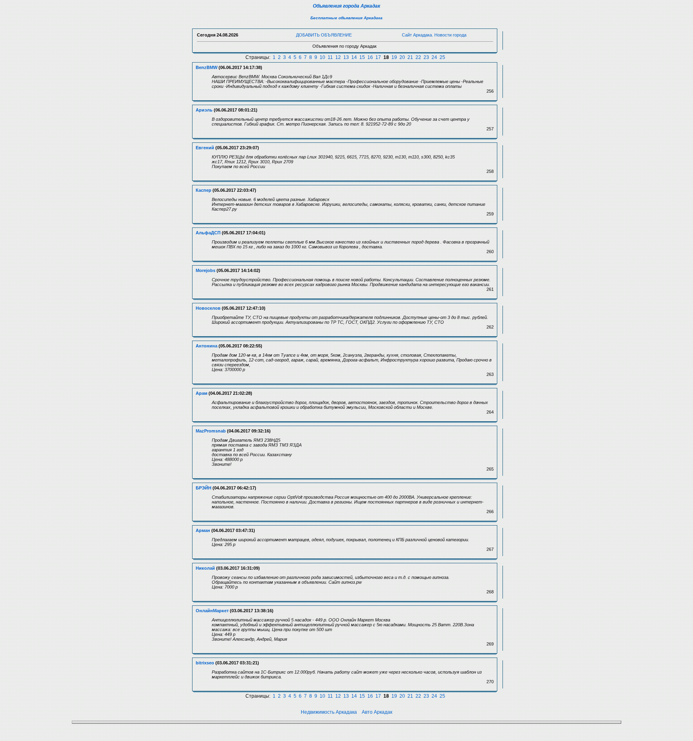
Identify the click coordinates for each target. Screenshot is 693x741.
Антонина (206, 345)
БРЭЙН (203, 487)
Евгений (205, 147)
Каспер (203, 190)
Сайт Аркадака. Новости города (434, 34)
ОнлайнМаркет (212, 610)
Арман (203, 530)
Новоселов (208, 308)
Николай (205, 568)
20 (402, 57)
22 (418, 57)
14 (354, 57)
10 (322, 57)
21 (410, 57)
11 (330, 57)
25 (442, 57)
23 (426, 57)
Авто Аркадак (377, 712)
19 (394, 57)
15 (362, 57)
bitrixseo (205, 662)
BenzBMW (206, 67)
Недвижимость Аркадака (329, 712)
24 (434, 57)
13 (346, 57)
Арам (201, 393)
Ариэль (204, 110)
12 (338, 57)
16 (370, 57)
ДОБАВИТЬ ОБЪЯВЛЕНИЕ (324, 34)
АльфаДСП (208, 232)
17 (378, 57)
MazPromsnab (211, 430)
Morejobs (205, 270)
